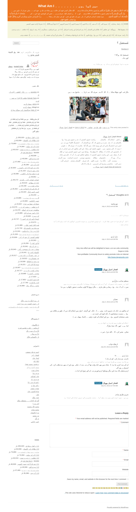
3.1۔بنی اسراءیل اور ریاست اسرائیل (75, 29)
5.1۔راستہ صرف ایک (121, 35)
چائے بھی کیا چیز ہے (30, 267)
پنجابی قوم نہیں (33, 186)
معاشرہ (89, 127)
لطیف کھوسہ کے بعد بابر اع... (29, 237)
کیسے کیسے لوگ (33, 192)
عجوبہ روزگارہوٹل (32, 286)
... (38, 155)
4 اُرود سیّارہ (34, 334)
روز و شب (106, 127)
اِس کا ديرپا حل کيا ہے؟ (29, 234)
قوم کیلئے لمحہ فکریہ (31, 225)
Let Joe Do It (27, 152)
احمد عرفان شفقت (32, 352)
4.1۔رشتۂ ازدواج (35, 29)
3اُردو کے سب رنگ (32, 331)
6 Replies (124, 49)
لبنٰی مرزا (36, 404)
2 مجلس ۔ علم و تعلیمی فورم (28, 328)
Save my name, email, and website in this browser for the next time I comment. (96, 479)
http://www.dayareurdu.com (118, 257)
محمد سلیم (35, 410)
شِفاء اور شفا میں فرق (31, 204)
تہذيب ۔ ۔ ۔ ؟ (56, 186)
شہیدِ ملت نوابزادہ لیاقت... (29, 174)
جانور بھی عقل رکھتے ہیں (28, 143)
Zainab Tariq (32, 98)
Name (125, 450)
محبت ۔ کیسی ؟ (33, 273)
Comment (124, 422)
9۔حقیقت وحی (25, 35)
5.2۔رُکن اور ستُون (108, 35)
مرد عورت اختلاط (33, 261)
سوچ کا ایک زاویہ (33, 264)
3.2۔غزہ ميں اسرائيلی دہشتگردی (52, 29)
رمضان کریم (28, 104)
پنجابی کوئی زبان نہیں (31, 270)
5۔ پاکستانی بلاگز (33, 337)
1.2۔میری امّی (105, 24)
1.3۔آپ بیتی (96, 24)
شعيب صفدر (34, 388)
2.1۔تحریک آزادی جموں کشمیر (36, 24)
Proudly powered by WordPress (117, 507)
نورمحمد (114, 204)
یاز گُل (37, 419)
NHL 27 (34, 110)
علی (37, 394)
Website (125, 469)
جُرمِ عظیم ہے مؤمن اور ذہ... (29, 207)
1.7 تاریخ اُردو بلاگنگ (53, 24)
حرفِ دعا (36, 373)
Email (125, 460)
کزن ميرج (35, 216)
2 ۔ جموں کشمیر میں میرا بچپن (28, 304)
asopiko (34, 92)
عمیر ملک (35, 397)
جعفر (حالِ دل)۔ (33, 367)
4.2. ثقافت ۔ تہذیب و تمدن (20, 29)
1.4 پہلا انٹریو (87, 24)
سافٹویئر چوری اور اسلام (30, 210)
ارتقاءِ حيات (113, 344)
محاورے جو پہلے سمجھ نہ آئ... (28, 249)
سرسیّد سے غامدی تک (31, 228)
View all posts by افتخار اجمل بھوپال (107, 167)
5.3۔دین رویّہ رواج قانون (93, 35)
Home (126, 24)
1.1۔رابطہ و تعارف (117, 24)
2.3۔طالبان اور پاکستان (95, 29)
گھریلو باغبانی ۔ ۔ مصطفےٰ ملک (28, 401)
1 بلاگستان (35, 325)
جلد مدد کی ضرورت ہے (30, 162)
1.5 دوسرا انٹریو (77, 24)
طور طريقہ (97, 127)
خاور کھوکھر (35, 376)
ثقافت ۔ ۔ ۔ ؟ (121, 186)
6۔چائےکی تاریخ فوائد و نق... (29, 189)
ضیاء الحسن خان (33, 391)
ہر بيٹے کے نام (34, 246)
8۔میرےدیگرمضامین (38, 35)
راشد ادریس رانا (33, 382)
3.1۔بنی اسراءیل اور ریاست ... (28, 168)
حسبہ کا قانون (34, 201)
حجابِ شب (35, 370)
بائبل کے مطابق (34, 183)
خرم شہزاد (35, 379)
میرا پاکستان (34, 413)
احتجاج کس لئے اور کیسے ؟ (29, 219)
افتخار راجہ (35, 355)
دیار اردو (114, 237)
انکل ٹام (36, 361)
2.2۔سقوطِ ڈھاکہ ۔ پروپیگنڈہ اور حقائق (115, 29)
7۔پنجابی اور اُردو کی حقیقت (55, 35)
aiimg (35, 104)
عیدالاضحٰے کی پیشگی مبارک (21, 110)
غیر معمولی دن (34, 258)
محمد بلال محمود (33, 407)
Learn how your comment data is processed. (96, 493)
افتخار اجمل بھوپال (65, 127)
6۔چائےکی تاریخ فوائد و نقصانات (75, 35)
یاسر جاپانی (35, 422)
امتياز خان (35, 358)
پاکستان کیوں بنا (33, 252)
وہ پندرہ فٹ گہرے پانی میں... (28, 255)
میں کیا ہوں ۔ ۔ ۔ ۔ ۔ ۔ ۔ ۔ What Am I (68, 6)
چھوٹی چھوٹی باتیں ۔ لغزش (29, 180)
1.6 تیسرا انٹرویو (65, 24)
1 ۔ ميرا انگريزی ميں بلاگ (30, 301)
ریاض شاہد (35, 385)
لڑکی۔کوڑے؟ (34, 243)
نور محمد (36, 416)
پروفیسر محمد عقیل (32, 364)
